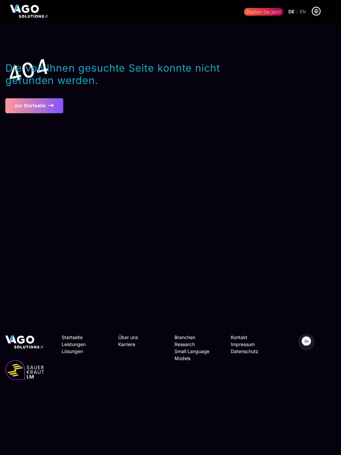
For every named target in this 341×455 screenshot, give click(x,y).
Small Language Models (191, 354)
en (303, 11)
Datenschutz (244, 351)
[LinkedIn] (306, 342)
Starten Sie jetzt (263, 12)
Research (184, 344)
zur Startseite (30, 105)
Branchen (184, 337)
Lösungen (72, 351)
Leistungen (74, 344)
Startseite (72, 337)
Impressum (243, 344)
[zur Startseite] (29, 12)
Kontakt (239, 337)
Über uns (128, 337)
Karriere (126, 344)
